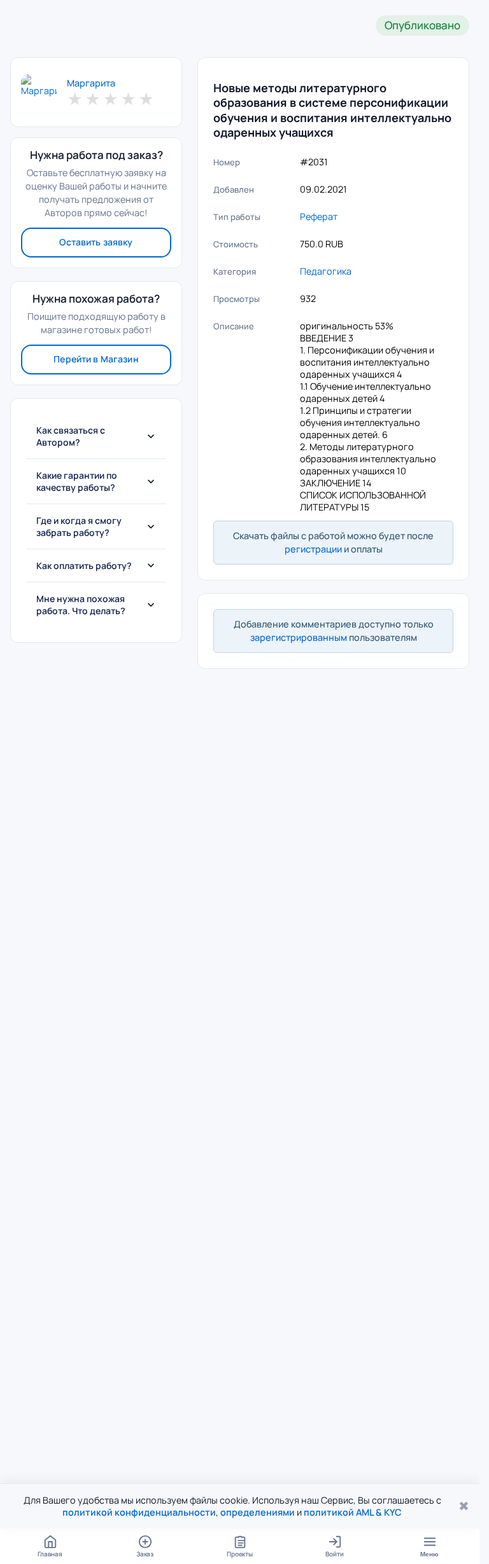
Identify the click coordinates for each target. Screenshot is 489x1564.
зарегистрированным (298, 637)
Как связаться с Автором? (70, 436)
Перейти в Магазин (95, 359)
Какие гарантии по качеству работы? (76, 481)
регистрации (313, 549)
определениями (257, 1512)
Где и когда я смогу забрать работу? (79, 526)
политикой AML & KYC (353, 1512)
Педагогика (325, 271)
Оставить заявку (95, 242)
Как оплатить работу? (84, 565)
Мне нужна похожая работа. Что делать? (80, 605)
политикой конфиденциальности (139, 1512)
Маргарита (91, 83)
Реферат (318, 216)
